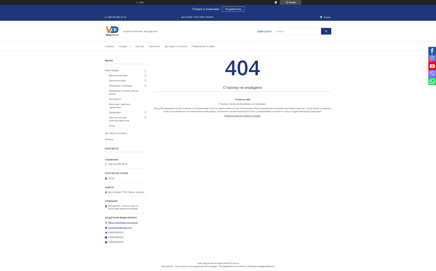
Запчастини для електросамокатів (119, 119)
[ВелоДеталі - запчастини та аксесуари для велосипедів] (112, 37)
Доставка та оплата (176, 46)
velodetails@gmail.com (120, 227)
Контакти (154, 46)
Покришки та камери (120, 85)
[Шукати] (326, 31)
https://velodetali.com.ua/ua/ (123, 222)
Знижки (109, 139)
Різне (112, 125)
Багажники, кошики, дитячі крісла (123, 92)
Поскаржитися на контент (232, 266)
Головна (109, 46)
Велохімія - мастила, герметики (120, 106)
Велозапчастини (118, 75)
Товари (123, 46)
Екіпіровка (115, 112)
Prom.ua (235, 263)
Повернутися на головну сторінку (242, 115)
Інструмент (115, 98)
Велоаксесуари (117, 80)
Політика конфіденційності (261, 266)
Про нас (140, 46)
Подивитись (233, 9)
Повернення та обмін (203, 46)
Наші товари (112, 70)
